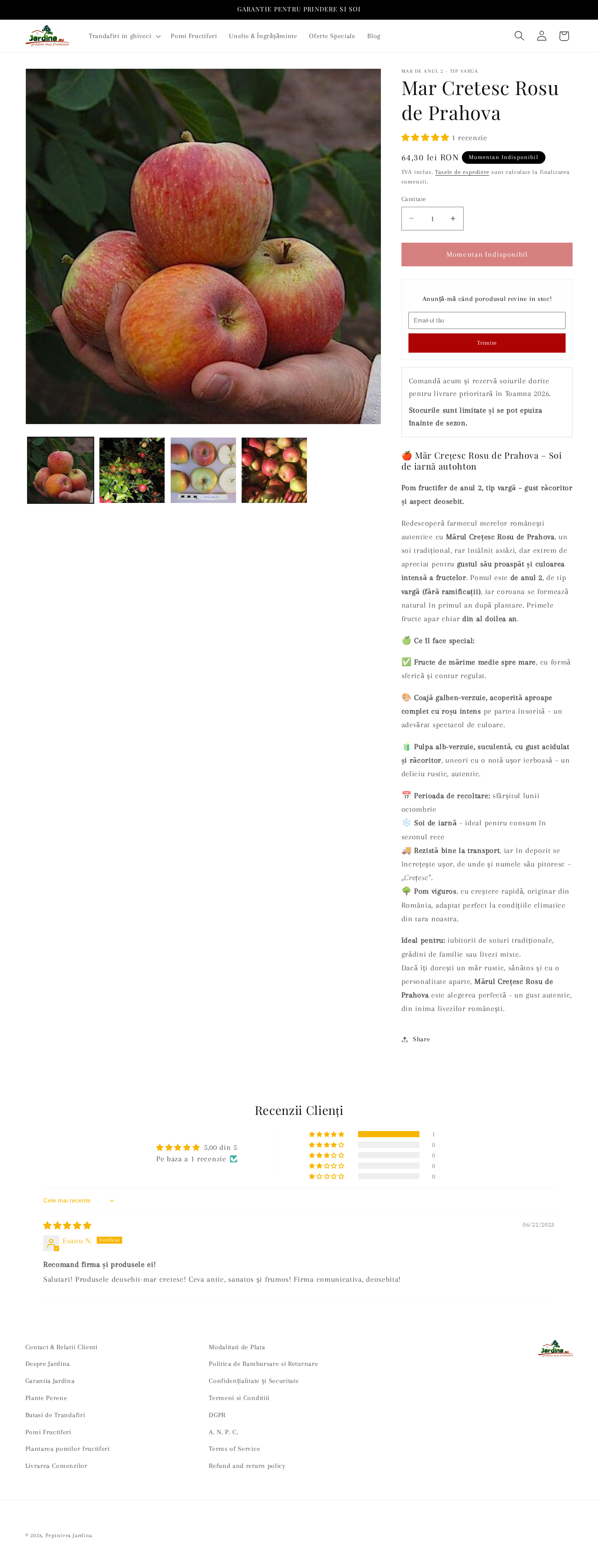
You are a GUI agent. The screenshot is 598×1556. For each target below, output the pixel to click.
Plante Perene (46, 1398)
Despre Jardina (47, 1364)
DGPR (217, 1415)
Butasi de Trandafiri (55, 1415)
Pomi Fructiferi (48, 1432)
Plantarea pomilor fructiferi (67, 1449)
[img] (67, 1225)
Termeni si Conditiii (239, 1398)
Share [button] (421, 1039)
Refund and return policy (247, 1466)
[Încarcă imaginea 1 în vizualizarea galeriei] (61, 470)
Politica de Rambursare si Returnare (263, 1364)
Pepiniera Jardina (69, 1535)
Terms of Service (234, 1449)
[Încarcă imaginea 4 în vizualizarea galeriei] (274, 470)
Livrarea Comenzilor (56, 1466)
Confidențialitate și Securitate (254, 1381)
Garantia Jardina (50, 1381)
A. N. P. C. (224, 1432)
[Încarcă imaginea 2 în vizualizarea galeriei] (132, 470)
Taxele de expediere (462, 172)
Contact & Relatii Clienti (61, 1347)
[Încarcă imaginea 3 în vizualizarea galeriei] (203, 470)
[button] (124, 35)
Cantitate (413, 198)
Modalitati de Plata (237, 1347)
